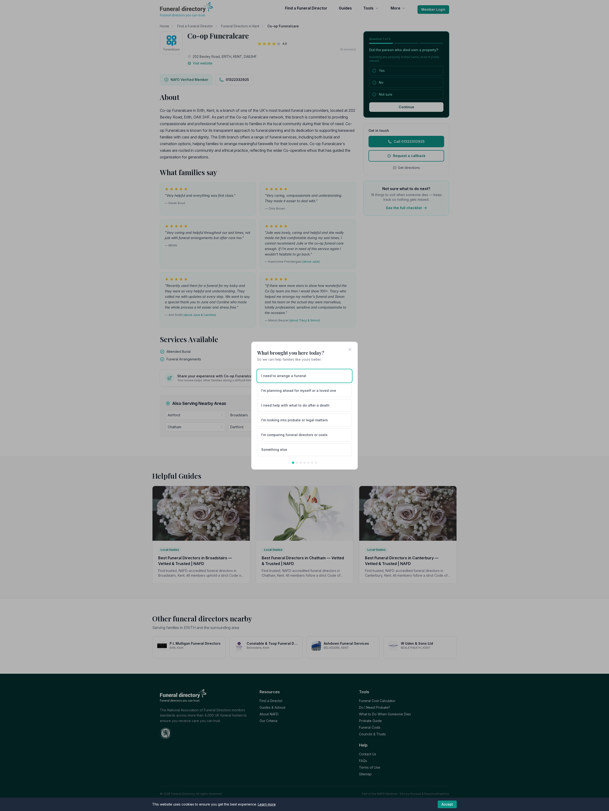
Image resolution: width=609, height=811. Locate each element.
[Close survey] (350, 349)
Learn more (267, 804)
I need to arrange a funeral (283, 376)
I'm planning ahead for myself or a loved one (298, 390)
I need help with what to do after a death (295, 405)
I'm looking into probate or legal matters (294, 420)
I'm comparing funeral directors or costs (294, 435)
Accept (447, 804)
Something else (274, 449)
